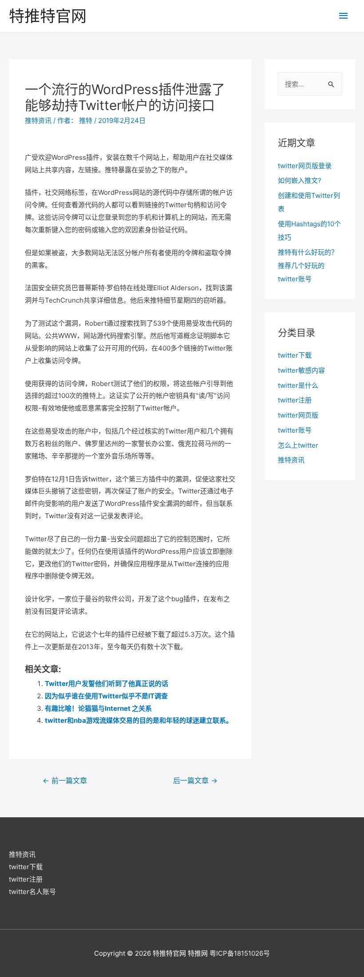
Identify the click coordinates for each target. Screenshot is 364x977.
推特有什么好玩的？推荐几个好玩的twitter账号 (308, 265)
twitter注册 (295, 400)
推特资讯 (38, 120)
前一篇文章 (65, 780)
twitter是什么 (298, 385)
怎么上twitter (298, 445)
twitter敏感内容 (301, 370)
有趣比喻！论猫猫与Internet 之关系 (98, 708)
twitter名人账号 (32, 891)
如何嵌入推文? (299, 180)
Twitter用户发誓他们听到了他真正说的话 (106, 683)
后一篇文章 (195, 780)
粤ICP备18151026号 (240, 953)
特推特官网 (48, 16)
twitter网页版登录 (305, 166)
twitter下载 (295, 355)
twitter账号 (295, 430)
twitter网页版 (298, 415)
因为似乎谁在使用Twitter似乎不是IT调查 (106, 696)
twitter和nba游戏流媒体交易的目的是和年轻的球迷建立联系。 (139, 720)
